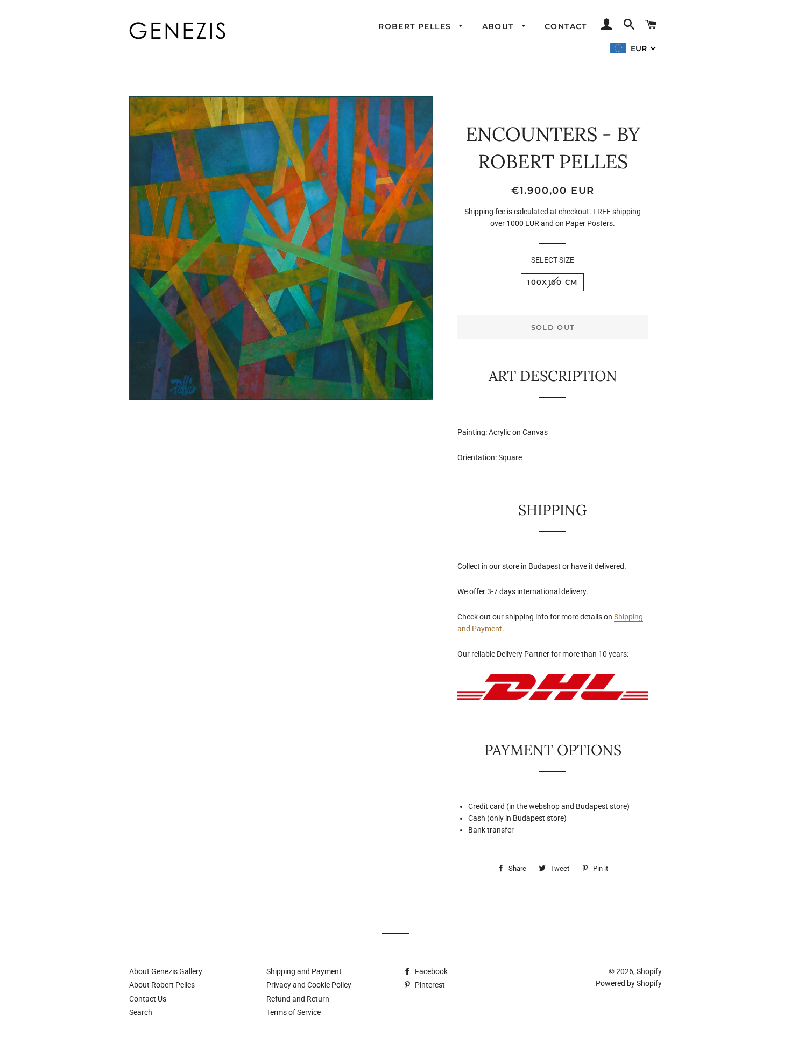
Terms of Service (293, 1012)
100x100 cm (552, 282)
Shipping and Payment (304, 971)
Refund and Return (297, 999)
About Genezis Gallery (165, 971)
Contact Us (147, 999)
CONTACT (566, 26)
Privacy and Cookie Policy (308, 985)
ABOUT (499, 26)
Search (140, 1012)
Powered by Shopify (629, 983)
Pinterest (429, 985)
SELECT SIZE (552, 260)
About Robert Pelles (162, 985)
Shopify (649, 971)
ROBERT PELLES (416, 26)
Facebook (430, 971)
